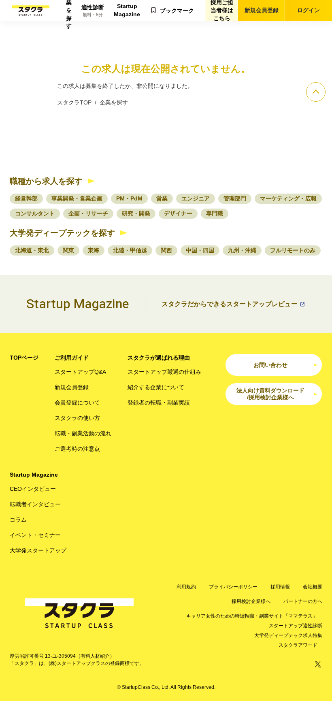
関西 (166, 250)
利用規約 (186, 587)
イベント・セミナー (35, 535)
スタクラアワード (298, 645)
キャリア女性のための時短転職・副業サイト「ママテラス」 (251, 616)
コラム (18, 519)
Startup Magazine (127, 10)
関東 (68, 250)
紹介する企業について (156, 387)
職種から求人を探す (46, 181)
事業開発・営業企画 (76, 198)
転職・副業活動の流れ (83, 433)
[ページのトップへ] (316, 92)
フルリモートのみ (292, 250)
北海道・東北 (32, 250)
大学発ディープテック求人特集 (288, 635)
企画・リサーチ (88, 213)
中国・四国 (200, 250)
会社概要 (312, 587)
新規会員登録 (262, 10)
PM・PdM (129, 198)
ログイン (308, 10)
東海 (93, 250)
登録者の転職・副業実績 (159, 402)
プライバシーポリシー (233, 587)
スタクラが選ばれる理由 (159, 357)
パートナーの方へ (302, 601)
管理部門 (234, 198)
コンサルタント (35, 213)
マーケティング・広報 (288, 198)
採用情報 (280, 587)
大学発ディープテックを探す (62, 232)
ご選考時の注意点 (77, 448)
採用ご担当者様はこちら (222, 10)
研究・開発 (136, 213)
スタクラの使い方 (77, 418)
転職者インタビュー (35, 504)
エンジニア (195, 198)
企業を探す (69, 10)
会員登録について (77, 402)
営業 (162, 198)
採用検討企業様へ (251, 601)
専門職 (214, 213)
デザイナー (178, 213)
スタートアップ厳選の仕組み (164, 372)
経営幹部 (26, 198)
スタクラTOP (74, 102)
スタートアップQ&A (80, 372)
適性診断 (92, 10)
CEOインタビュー (33, 489)
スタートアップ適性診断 (295, 626)
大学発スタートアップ (38, 550)
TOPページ (24, 357)
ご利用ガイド (72, 357)
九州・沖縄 (242, 250)
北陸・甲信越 (130, 250)
